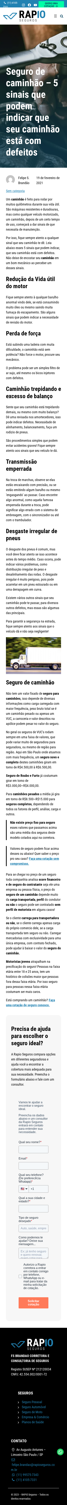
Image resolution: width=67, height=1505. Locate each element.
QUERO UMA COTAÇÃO (51, 5)
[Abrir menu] (55, 16)
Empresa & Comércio (35, 1417)
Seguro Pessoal (32, 1402)
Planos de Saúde (33, 1422)
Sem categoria (15, 191)
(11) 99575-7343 (27, 1475)
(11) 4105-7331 (26, 1480)
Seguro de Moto (32, 1412)
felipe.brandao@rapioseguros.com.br (33, 1467)
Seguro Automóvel (34, 1407)
